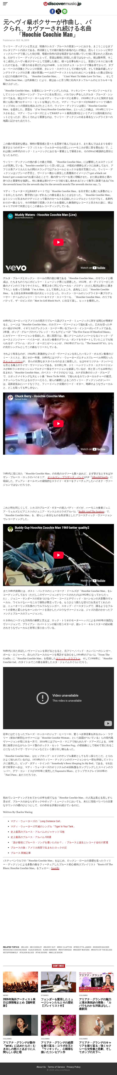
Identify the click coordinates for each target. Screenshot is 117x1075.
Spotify (55, 868)
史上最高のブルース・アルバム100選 (31, 837)
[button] (5, 3)
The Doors (42, 953)
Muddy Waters (81, 950)
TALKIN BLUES (27, 953)
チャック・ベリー (13, 361)
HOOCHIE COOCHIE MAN (15, 950)
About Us (41, 1067)
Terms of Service (56, 1067)
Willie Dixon (56, 953)
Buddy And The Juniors (91, 511)
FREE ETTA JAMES (83, 947)
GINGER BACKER (101, 947)
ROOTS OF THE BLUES (102, 950)
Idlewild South (100, 477)
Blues (25, 947)
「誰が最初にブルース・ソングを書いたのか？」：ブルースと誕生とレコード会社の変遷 (59, 842)
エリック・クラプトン (68, 658)
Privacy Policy (73, 1067)
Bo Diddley (36, 947)
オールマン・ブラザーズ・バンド (66, 477)
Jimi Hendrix (50, 950)
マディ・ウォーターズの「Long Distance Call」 (36, 821)
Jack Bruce (35, 950)
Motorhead (66, 950)
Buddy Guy (50, 947)
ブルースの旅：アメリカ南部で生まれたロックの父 (39, 847)
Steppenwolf (11, 953)
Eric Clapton (65, 947)
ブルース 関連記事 (21, 852)
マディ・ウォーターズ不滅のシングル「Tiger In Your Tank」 (43, 826)
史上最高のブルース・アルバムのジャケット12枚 (38, 831)
